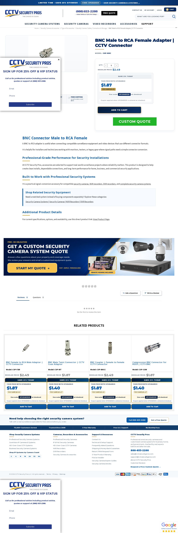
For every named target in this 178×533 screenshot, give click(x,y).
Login (159, 10)
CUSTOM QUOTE (135, 121)
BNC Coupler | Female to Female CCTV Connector (107, 363)
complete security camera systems (135, 184)
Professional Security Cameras (65, 439)
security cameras (81, 184)
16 (25, 456)
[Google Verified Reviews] (169, 527)
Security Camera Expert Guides (104, 461)
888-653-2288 (140, 450)
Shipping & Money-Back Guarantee (105, 448)
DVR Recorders (86, 201)
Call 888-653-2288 (137, 420)
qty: (101, 65)
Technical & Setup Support (102, 442)
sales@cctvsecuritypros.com (142, 454)
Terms (48, 474)
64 (39, 456)
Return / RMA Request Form (103, 451)
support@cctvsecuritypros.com (143, 457)
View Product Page (101, 219)
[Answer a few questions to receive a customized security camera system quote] (89, 257)
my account (149, 10)
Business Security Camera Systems (23, 448)
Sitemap (62, 474)
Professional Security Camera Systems (24, 439)
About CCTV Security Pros (141, 460)
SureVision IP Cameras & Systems (22, 442)
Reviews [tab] (21, 297)
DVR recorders (109, 184)
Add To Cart (26, 407)
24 (30, 456)
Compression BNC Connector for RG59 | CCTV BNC (149, 363)
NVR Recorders (72, 201)
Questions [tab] (37, 297)
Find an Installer (98, 458)
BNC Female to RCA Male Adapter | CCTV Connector (24, 363)
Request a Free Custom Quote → (146, 467)
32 (34, 456)
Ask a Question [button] (131, 293)
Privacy (55, 474)
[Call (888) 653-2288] (87, 12)
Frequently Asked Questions (103, 445)
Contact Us (96, 439)
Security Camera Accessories (64, 455)
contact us (137, 10)
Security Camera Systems (37, 201)
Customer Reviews (138, 463)
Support (147, 24)
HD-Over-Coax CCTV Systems (20, 445)
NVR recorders (96, 184)
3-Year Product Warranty (101, 455)
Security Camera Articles (101, 464)
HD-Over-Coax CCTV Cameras (65, 445)
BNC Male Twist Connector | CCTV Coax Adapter (66, 363)
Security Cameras (57, 201)
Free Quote (109, 13)
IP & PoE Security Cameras (63, 442)
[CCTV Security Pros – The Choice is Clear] (34, 13)
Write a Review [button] (153, 293)
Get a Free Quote (158, 420)
